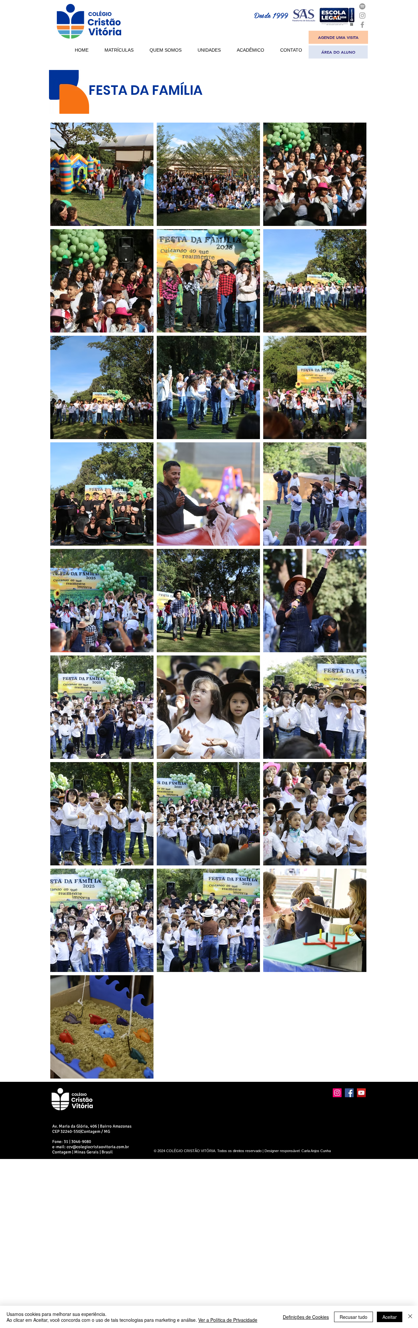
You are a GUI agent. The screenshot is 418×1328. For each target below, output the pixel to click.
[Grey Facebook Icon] (362, 25)
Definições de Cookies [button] (306, 1317)
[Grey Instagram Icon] (362, 15)
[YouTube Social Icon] (361, 1092)
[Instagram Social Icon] (337, 1092)
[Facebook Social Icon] (349, 1092)
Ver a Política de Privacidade (227, 1320)
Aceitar (389, 1317)
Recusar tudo (353, 1317)
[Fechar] (410, 1317)
